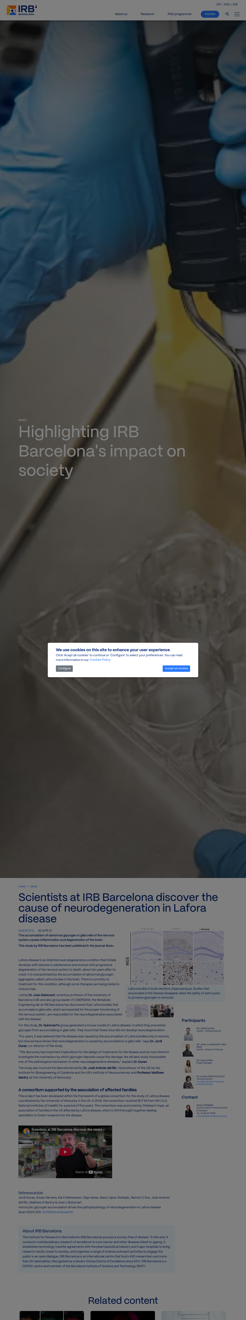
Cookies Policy (100, 660)
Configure (64, 668)
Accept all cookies (176, 668)
